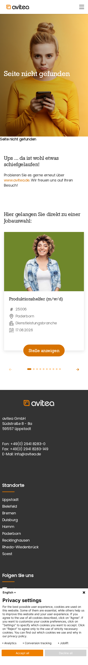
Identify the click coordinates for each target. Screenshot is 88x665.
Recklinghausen (16, 540)
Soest (7, 553)
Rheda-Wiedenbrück (20, 547)
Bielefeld (9, 506)
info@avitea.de (28, 454)
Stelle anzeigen (44, 350)
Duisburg (10, 519)
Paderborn (11, 533)
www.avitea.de (16, 180)
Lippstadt (10, 499)
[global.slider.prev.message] (10, 369)
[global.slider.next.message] (77, 369)
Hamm (8, 526)
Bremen (9, 513)
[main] (44, 202)
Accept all (22, 653)
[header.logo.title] (23, 7)
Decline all (65, 653)
